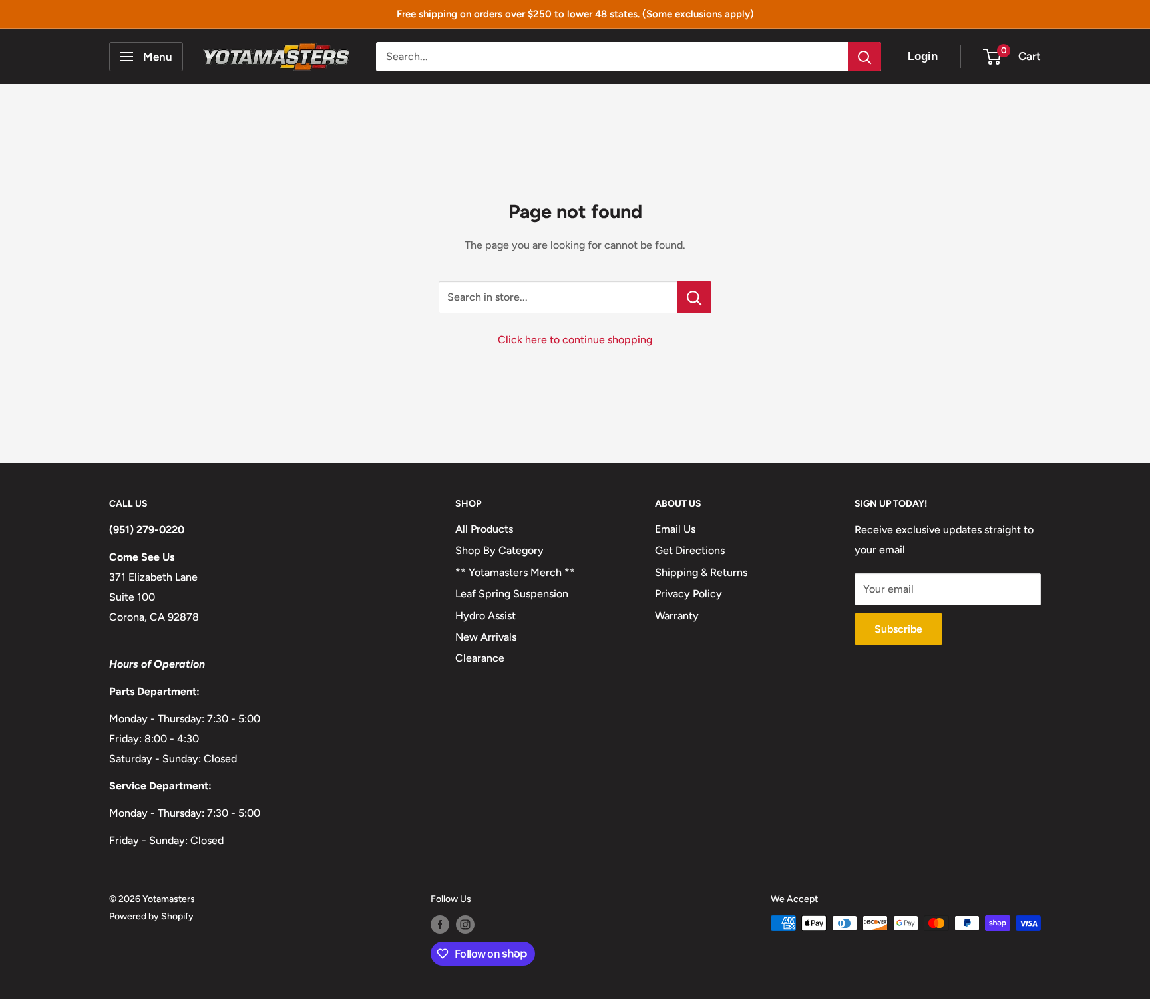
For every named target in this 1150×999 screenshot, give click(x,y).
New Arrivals (485, 637)
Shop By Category (499, 550)
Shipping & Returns (701, 572)
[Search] (864, 56)
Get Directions (690, 550)
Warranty (677, 615)
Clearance (479, 658)
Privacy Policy (688, 593)
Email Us (675, 529)
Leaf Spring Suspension (511, 593)
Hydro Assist (485, 615)
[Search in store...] (694, 297)
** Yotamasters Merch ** (515, 572)
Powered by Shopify (151, 916)
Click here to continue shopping (575, 339)
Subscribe (898, 629)
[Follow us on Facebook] (440, 924)
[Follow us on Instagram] (465, 924)
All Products (484, 529)
